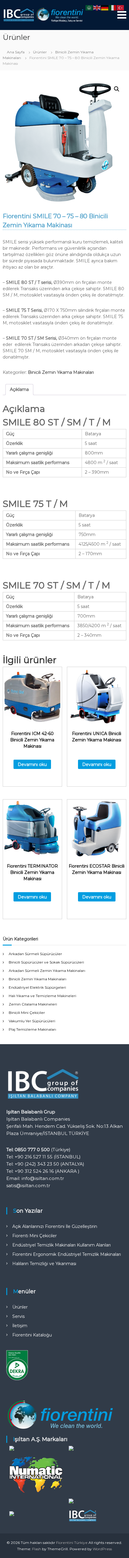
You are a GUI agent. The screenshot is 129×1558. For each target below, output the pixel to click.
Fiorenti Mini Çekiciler (34, 1235)
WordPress (102, 1549)
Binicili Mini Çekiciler (27, 1012)
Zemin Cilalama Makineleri (33, 1004)
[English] (97, 7)
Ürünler (40, 52)
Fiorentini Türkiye (72, 1542)
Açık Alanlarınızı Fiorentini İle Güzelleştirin (54, 1226)
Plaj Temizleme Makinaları (32, 1029)
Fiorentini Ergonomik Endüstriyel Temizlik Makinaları (66, 1254)
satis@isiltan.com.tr (28, 1185)
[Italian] (113, 7)
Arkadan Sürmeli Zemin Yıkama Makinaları (47, 970)
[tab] (19, 389)
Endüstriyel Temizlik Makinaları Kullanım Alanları (61, 1245)
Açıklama (19, 389)
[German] (105, 7)
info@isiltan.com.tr (42, 1178)
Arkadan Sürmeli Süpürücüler (35, 954)
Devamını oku (32, 764)
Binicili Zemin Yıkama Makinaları (61, 372)
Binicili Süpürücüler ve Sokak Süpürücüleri (46, 962)
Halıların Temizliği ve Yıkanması (44, 1263)
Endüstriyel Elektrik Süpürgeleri (37, 987)
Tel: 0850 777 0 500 (28, 1149)
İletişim (19, 1325)
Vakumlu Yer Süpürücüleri (32, 1021)
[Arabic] (89, 7)
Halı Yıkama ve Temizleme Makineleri (42, 995)
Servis (18, 1316)
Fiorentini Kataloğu (32, 1335)
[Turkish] (120, 7)
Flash (36, 1549)
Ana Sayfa (16, 52)
